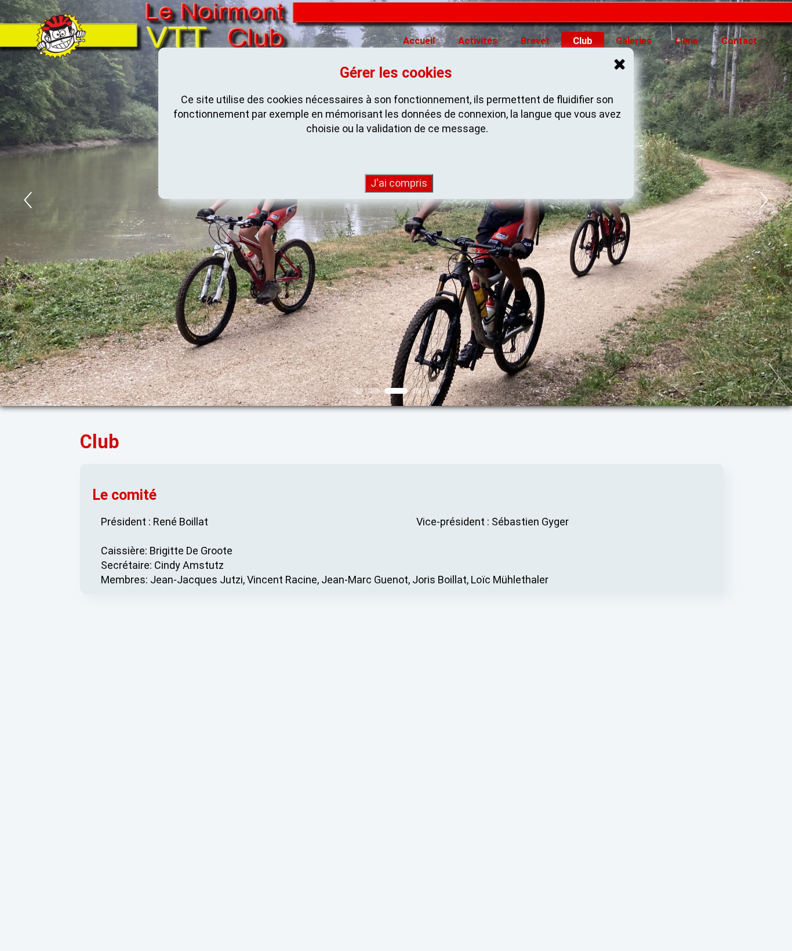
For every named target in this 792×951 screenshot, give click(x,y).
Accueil (419, 40)
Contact (739, 40)
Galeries (634, 40)
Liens (686, 40)
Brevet (535, 40)
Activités (477, 40)
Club (583, 40)
